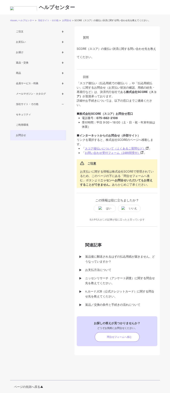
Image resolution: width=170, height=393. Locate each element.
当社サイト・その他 (48, 20)
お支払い (21, 41)
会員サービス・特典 (27, 83)
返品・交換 (22, 62)
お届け (19, 52)
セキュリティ (23, 114)
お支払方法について (98, 269)
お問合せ (66, 20)
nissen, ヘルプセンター (22, 20)
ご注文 (19, 31)
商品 (18, 72)
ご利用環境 (22, 124)
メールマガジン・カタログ (31, 93)
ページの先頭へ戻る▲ (28, 386)
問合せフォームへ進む (119, 336)
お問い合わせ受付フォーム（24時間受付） (113, 153)
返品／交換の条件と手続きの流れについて (112, 304)
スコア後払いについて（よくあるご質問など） (115, 148)
